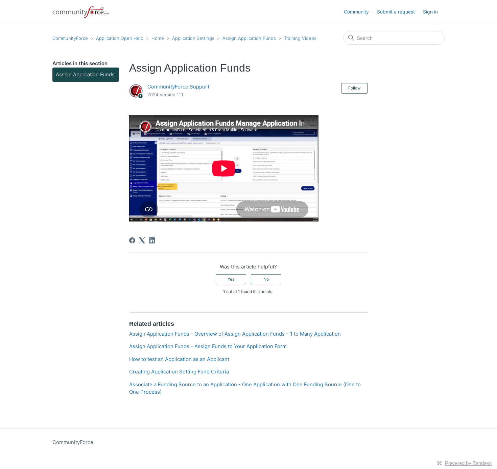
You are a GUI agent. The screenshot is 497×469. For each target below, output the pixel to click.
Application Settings (193, 38)
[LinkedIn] (152, 240)
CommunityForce (70, 38)
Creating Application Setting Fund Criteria (179, 371)
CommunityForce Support (178, 86)
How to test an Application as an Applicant (179, 359)
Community (356, 12)
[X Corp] (142, 240)
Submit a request (396, 12)
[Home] (81, 12)
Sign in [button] (430, 12)
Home (157, 38)
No (266, 279)
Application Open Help (119, 38)
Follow (354, 87)
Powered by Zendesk (468, 463)
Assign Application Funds (249, 38)
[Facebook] (132, 240)
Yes (231, 279)
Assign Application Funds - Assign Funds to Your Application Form (208, 346)
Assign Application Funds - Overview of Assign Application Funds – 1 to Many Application (235, 334)
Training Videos (300, 38)
